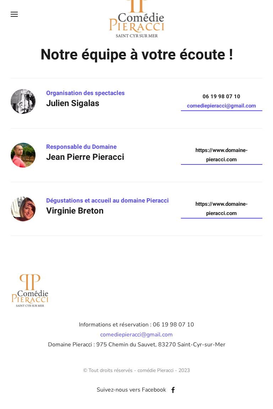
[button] (14, 14)
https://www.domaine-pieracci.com (222, 154)
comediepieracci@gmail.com (221, 106)
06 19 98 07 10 (221, 101)
